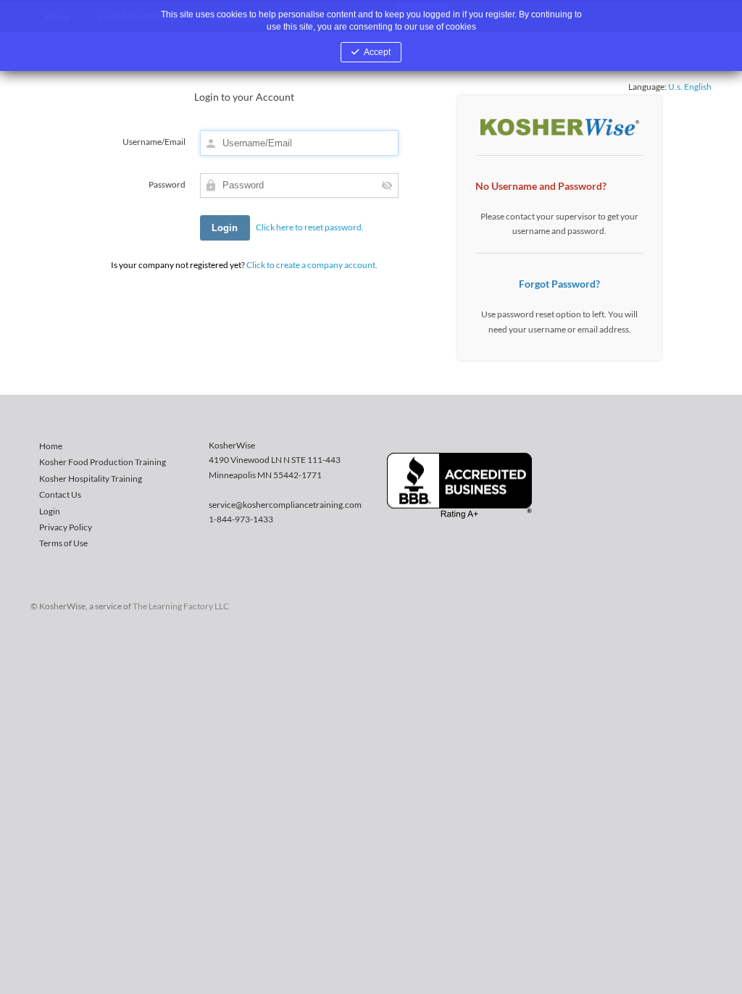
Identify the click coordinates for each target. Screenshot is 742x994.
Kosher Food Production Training (102, 461)
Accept (377, 52)
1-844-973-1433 (241, 519)
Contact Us (60, 494)
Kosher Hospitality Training (90, 478)
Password (167, 184)
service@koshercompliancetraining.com (285, 504)
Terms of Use (63, 543)
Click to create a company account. (312, 264)
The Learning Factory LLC (181, 606)
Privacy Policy (65, 527)
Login (49, 511)
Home (50, 445)
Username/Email (154, 141)
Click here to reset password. (310, 227)
